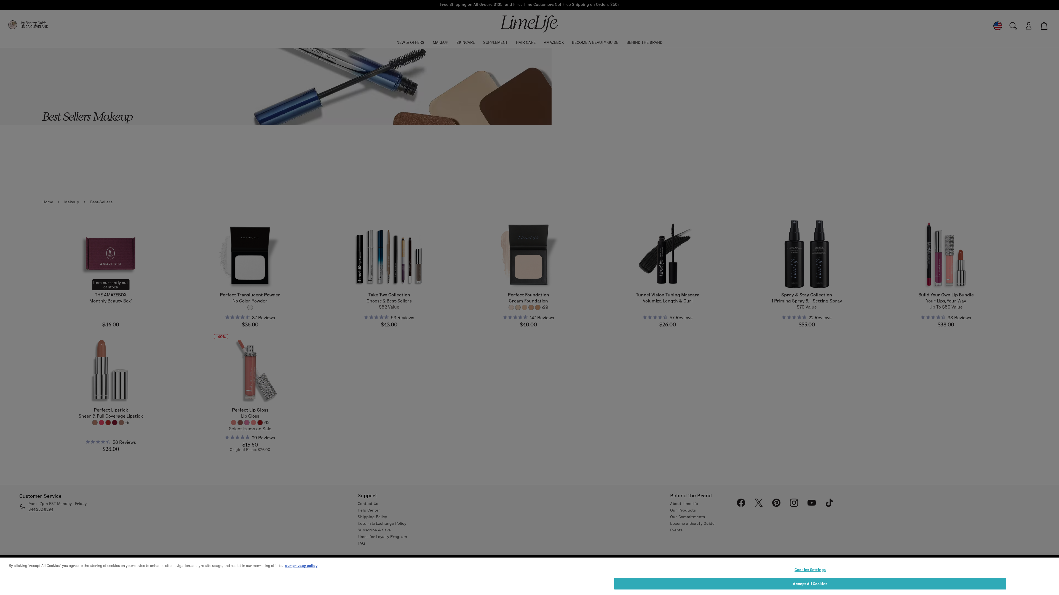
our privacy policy (301, 565)
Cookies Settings (810, 570)
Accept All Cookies (810, 583)
